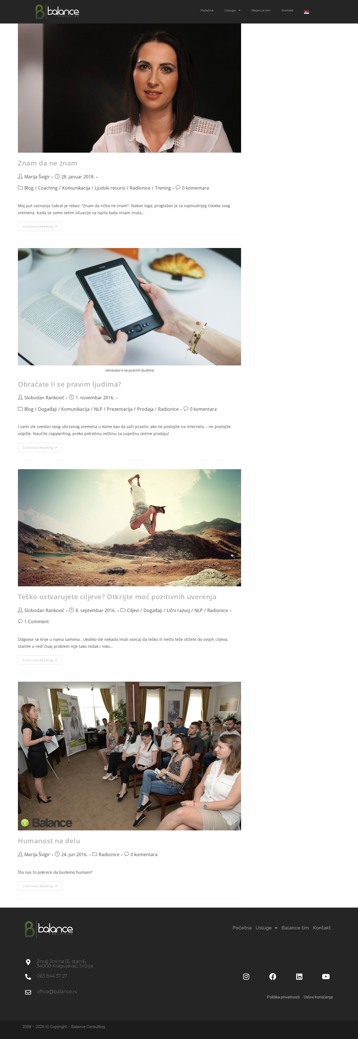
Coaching (48, 188)
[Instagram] (246, 976)
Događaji (47, 409)
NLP (98, 409)
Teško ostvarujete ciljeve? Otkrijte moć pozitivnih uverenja (117, 596)
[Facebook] (273, 976)
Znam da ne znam (48, 162)
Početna (207, 10)
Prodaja (145, 409)
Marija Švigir (37, 177)
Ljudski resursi (110, 188)
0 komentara (195, 188)
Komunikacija (76, 188)
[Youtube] (326, 976)
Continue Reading (42, 225)
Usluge (230, 10)
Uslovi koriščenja (318, 997)
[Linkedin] (299, 976)
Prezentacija (120, 409)
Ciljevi (133, 610)
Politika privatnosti (283, 997)
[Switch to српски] (306, 11)
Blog (29, 188)
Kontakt (287, 10)
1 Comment (36, 621)
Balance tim (261, 10)
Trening (163, 188)
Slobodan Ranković (44, 398)
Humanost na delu (49, 840)
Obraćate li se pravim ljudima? (69, 384)
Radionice (140, 188)
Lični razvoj (178, 610)
